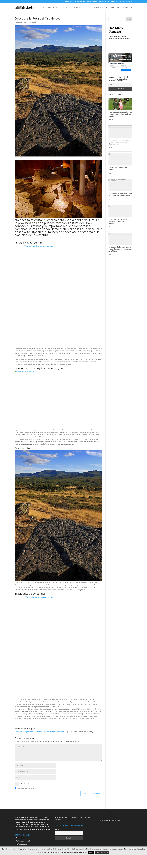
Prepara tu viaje (99, 7)
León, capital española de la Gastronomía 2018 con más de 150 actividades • (41, 732)
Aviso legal (19, 838)
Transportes (77, 7)
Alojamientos (52, 7)
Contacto (121, 1)
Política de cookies (104, 1)
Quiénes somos (69, 1)
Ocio (87, 7)
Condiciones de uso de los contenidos (86, 1)
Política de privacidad (23, 841)
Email (57, 829)
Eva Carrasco (21, 22)
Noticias (125, 7)
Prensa (113, 1)
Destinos (65, 7)
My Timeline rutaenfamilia (108, 820)
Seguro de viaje (114, 7)
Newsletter (129, 1)
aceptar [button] (91, 852)
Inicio (43, 7)
